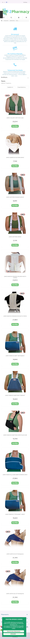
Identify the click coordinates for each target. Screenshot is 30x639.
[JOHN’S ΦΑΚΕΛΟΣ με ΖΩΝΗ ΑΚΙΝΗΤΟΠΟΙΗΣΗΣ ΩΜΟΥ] (15, 461)
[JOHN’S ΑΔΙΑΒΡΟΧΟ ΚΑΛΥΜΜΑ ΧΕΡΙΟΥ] (15, 143)
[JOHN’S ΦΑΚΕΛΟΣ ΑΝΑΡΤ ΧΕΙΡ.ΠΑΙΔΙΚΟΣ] (15, 342)
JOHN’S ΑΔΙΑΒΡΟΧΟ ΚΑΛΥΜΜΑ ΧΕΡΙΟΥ (15, 157)
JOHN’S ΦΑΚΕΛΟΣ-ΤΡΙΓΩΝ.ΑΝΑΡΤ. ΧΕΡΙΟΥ (15, 514)
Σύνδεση (25, 2)
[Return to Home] (1, 21)
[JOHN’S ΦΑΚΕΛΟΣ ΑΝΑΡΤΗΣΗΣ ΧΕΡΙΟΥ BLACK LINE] (15, 421)
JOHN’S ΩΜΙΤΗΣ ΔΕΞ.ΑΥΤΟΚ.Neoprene (15, 593)
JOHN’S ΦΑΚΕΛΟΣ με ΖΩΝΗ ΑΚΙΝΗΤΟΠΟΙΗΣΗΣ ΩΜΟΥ (15, 474)
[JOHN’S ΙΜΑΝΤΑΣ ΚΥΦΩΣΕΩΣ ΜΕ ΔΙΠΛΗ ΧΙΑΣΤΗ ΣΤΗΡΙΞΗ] (15, 262)
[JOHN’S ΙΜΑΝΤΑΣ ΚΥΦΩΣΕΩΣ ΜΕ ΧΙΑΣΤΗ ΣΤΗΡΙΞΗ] (15, 302)
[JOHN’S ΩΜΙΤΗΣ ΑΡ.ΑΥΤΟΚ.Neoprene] (15, 540)
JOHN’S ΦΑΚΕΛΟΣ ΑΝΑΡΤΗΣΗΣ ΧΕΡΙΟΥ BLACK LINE (15, 435)
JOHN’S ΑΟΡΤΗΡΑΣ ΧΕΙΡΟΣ (15, 236)
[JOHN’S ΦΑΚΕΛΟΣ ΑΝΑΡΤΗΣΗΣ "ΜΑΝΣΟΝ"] (15, 381)
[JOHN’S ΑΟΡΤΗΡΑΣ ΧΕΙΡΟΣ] (15, 223)
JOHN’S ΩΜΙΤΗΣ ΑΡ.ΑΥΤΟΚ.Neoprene (15, 554)
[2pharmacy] (15, 11)
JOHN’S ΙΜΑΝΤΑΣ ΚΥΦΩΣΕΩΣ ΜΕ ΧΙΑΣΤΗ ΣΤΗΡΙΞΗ (15, 316)
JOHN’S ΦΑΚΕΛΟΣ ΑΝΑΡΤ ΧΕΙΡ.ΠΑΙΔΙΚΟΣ (15, 355)
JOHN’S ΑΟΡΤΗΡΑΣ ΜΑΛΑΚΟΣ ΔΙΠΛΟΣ (15, 197)
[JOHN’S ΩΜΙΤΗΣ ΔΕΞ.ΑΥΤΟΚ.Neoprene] (15, 580)
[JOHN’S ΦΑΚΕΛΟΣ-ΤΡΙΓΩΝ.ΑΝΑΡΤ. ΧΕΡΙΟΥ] (15, 500)
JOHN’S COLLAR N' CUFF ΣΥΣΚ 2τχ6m (15, 117)
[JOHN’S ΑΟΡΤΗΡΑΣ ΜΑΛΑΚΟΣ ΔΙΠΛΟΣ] (15, 183)
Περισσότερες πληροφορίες (13, 631)
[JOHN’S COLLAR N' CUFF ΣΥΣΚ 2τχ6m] (15, 104)
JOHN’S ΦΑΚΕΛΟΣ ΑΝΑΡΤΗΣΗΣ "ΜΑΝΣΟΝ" (15, 395)
